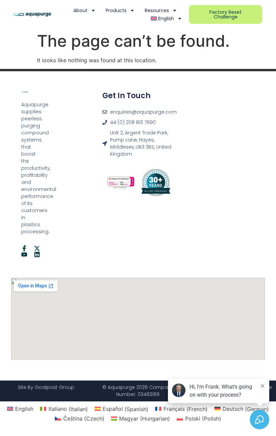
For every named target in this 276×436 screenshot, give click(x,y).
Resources (157, 10)
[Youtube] (24, 254)
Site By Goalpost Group (46, 387)
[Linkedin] (37, 254)
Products (116, 10)
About (80, 10)
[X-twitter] (37, 248)
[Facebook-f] (24, 248)
